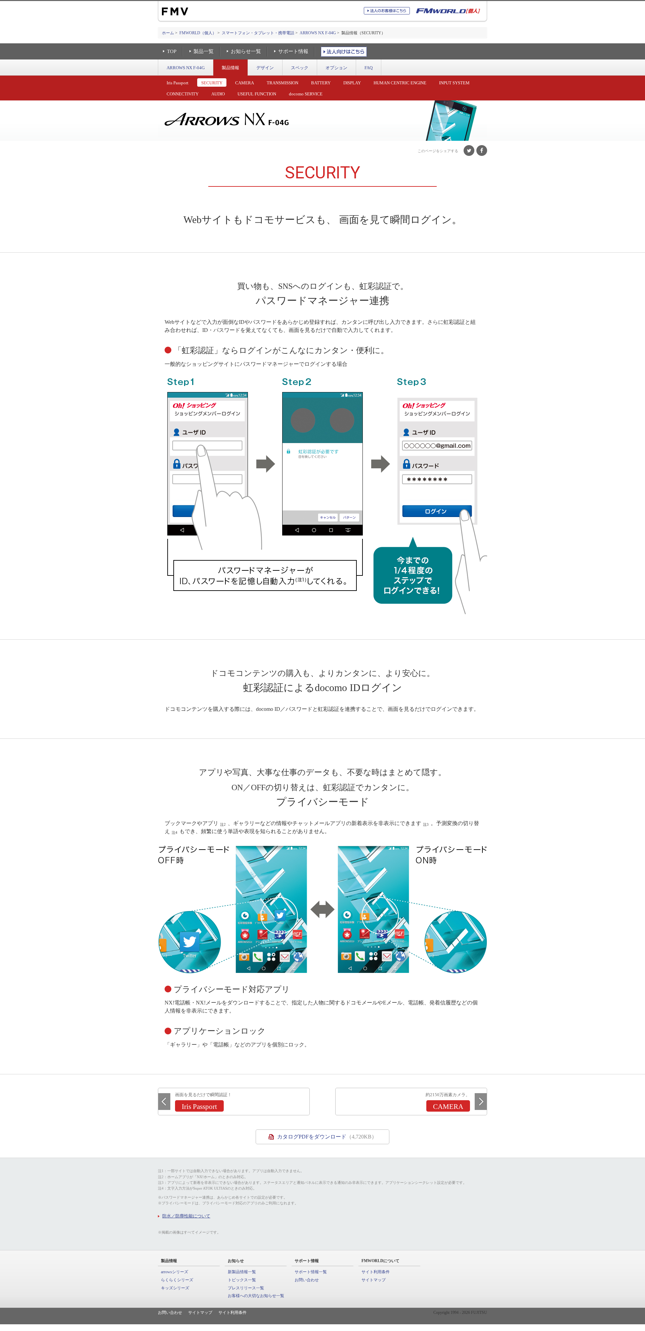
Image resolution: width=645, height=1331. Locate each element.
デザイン (265, 67)
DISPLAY (352, 82)
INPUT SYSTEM (454, 82)
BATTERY (321, 82)
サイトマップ (373, 1280)
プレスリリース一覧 (246, 1288)
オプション (336, 67)
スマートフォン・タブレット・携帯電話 (258, 33)
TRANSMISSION (282, 82)
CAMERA (244, 82)
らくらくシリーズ (177, 1280)
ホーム (168, 33)
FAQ (368, 67)
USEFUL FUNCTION (257, 93)
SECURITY (211, 82)
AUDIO (218, 93)
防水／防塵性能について (186, 1215)
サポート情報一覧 (311, 1272)
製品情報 (230, 67)
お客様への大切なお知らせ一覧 (256, 1295)
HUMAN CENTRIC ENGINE (400, 82)
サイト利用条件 (375, 1272)
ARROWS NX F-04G (318, 33)
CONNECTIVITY (183, 93)
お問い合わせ (307, 1280)
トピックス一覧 (242, 1280)
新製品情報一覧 (242, 1272)
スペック (299, 67)
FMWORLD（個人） (197, 33)
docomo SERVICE (305, 93)
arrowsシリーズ (174, 1272)
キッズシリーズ (175, 1288)
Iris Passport (177, 82)
